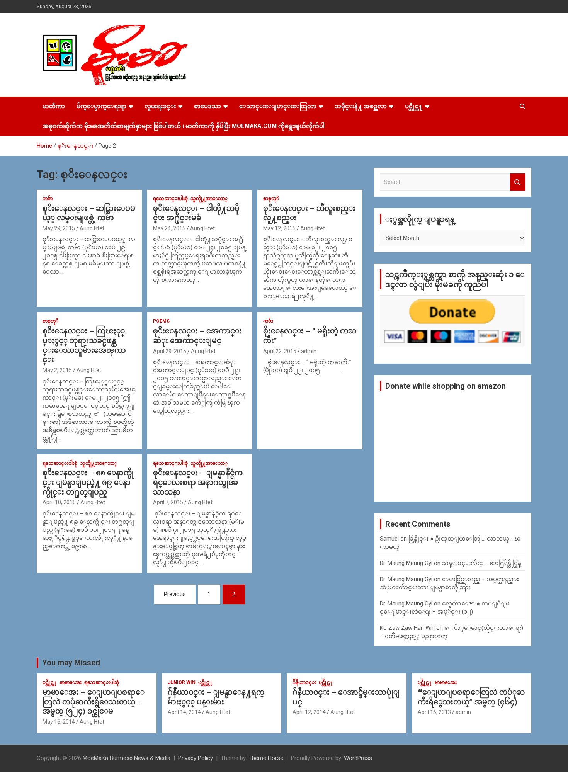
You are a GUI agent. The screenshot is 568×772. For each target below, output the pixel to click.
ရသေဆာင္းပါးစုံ (170, 198)
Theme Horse (265, 758)
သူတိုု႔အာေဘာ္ (209, 198)
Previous (175, 594)
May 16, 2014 (59, 722)
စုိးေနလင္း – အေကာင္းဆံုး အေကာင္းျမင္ (197, 335)
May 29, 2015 (59, 228)
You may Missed (71, 662)
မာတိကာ (54, 106)
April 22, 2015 (279, 351)
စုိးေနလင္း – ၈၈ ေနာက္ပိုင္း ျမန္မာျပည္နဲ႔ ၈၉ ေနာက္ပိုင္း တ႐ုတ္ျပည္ (88, 482)
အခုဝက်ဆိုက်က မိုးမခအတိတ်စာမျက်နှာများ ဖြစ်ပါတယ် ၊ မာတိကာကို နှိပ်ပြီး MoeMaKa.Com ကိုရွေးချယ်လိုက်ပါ (184, 125)
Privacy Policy (195, 758)
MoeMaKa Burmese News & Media (126, 758)
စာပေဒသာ (207, 106)
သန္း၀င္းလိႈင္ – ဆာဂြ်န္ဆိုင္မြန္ (481, 562)
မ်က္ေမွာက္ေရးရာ (101, 106)
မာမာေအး (71, 682)
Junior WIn (182, 682)
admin (308, 351)
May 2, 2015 (57, 370)
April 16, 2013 (434, 712)
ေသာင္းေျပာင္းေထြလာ (277, 106)
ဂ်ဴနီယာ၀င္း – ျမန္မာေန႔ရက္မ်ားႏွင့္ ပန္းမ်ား (216, 697)
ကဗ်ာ (48, 198)
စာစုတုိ (271, 198)
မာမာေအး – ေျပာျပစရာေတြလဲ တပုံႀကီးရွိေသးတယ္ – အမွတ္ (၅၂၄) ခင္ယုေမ (94, 702)
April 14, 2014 (184, 712)
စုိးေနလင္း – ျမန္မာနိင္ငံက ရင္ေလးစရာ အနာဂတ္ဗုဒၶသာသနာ (198, 482)
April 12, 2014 (309, 712)
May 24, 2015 (169, 228)
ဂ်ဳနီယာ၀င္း (304, 682)
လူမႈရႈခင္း (160, 106)
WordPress (358, 758)
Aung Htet (92, 228)
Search (517, 182)
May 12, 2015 (279, 228)
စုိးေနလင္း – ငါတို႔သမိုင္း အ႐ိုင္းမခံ (196, 213)
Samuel (389, 538)
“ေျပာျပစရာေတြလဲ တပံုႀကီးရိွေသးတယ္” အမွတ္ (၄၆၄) (471, 697)
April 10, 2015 (59, 502)
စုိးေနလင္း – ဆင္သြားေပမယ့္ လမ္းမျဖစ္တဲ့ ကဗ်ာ (89, 213)
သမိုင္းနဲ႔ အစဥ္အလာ (361, 106)
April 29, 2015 (169, 351)
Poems (161, 321)
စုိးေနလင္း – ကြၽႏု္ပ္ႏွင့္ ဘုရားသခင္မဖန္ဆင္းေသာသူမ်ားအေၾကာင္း (84, 345)
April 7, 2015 (168, 502)
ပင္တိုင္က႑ (414, 106)
